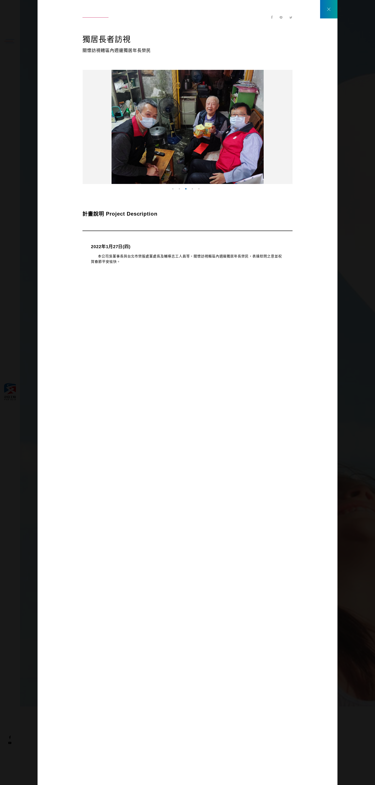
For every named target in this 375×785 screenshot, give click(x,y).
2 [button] (181, 190)
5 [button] (200, 190)
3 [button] (187, 190)
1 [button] (174, 190)
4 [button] (194, 190)
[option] (187, 127)
